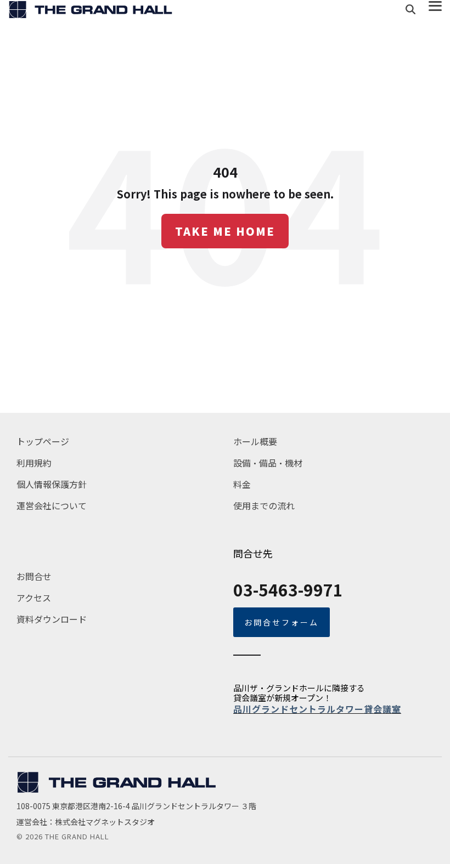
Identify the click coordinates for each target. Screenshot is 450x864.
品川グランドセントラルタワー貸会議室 (317, 708)
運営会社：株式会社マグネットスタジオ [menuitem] (85, 821)
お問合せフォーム (281, 622)
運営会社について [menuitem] (51, 505)
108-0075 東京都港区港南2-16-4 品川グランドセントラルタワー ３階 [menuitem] (137, 805)
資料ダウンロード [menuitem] (51, 619)
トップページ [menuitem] (42, 441)
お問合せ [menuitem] (34, 576)
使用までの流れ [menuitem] (264, 505)
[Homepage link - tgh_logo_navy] (116, 789)
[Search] (410, 10)
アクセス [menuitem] (33, 597)
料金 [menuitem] (242, 484)
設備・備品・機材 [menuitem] (267, 462)
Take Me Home (225, 231)
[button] (435, 5)
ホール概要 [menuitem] (255, 441)
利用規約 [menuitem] (34, 462)
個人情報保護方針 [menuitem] (51, 484)
